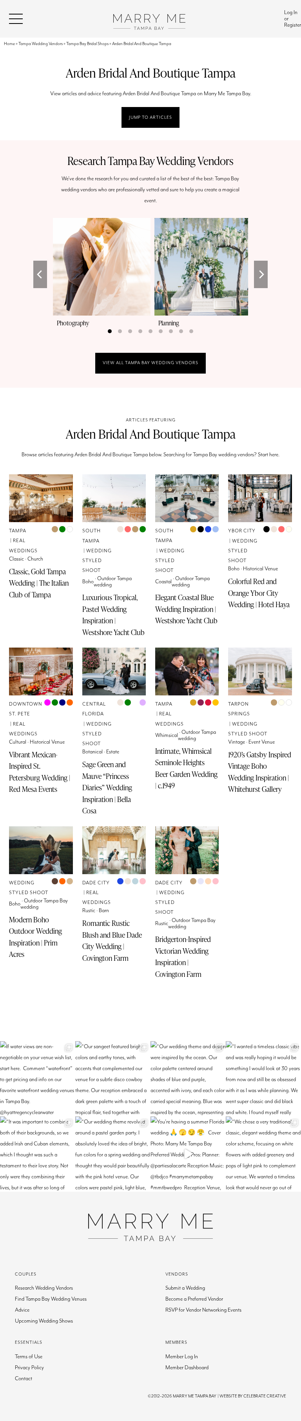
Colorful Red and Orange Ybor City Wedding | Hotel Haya (259, 593)
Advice (22, 1310)
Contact (23, 1379)
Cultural (17, 742)
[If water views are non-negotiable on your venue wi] (37, 1078)
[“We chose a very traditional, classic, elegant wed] (263, 1154)
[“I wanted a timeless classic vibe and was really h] (263, 1078)
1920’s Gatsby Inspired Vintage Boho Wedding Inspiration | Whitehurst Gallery (259, 772)
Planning (168, 323)
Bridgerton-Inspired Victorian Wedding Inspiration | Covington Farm (183, 956)
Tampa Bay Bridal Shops (87, 43)
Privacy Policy (29, 1368)
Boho (88, 582)
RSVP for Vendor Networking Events (203, 1310)
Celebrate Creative (264, 1396)
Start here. (268, 455)
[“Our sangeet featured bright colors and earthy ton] (112, 1078)
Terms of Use (28, 1357)
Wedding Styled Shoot (97, 560)
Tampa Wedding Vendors (40, 43)
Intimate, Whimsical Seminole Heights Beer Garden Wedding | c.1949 (186, 768)
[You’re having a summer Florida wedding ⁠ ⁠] (188, 1154)
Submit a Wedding (185, 1288)
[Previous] (40, 274)
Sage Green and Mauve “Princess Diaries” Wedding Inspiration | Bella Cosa (107, 787)
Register (292, 25)
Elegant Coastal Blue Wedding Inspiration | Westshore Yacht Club (186, 609)
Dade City (96, 883)
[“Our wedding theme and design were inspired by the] (188, 1078)
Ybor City (242, 531)
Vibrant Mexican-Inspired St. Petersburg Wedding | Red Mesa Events (39, 772)
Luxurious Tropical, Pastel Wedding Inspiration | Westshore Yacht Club (113, 614)
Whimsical (166, 735)
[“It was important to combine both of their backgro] (37, 1154)
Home (9, 43)
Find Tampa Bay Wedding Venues (51, 1299)
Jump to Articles (150, 117)
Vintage (236, 742)
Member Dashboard (187, 1368)
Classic (16, 559)
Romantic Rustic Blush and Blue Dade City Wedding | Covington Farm (112, 940)
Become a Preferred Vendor (194, 1299)
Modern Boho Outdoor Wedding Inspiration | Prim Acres (35, 937)
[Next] (261, 274)
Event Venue (261, 742)
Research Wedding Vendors (44, 1288)
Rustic (88, 910)
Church (35, 559)
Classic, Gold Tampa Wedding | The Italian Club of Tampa (39, 583)
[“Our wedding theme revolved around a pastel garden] (112, 1154)
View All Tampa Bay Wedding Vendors (150, 362)
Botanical (92, 752)
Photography (73, 323)
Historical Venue (260, 569)
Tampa (17, 531)
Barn (104, 910)
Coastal (163, 582)
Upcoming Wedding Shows (44, 1321)
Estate (112, 752)
